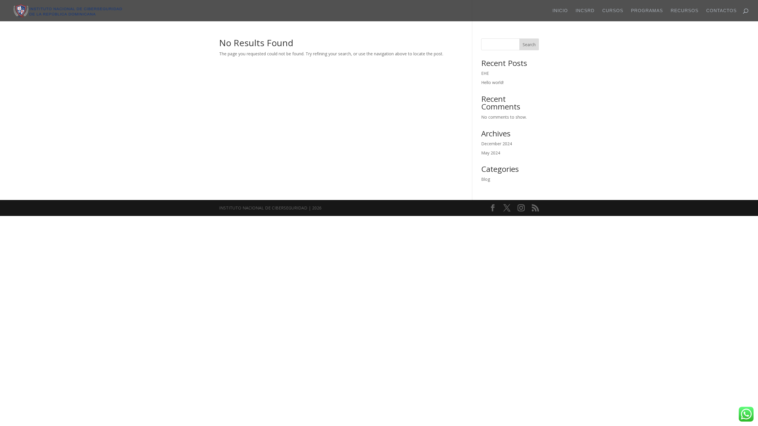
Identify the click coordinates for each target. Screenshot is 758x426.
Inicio (560, 11)
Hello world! (492, 82)
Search (529, 44)
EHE (485, 73)
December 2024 (496, 143)
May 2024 (490, 153)
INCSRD (585, 11)
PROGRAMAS (647, 11)
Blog (485, 179)
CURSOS (612, 11)
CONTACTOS (721, 11)
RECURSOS (684, 11)
